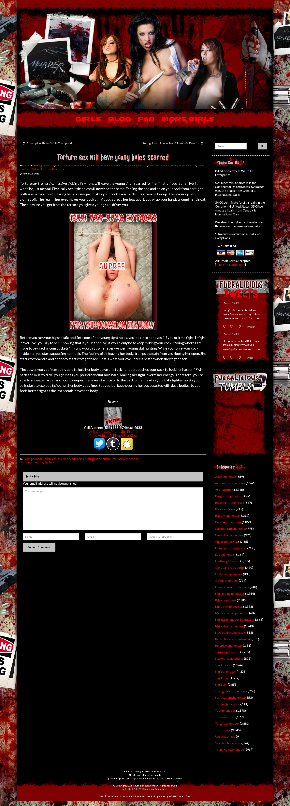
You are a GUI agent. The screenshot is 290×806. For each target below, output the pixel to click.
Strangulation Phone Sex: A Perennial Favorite (170, 143)
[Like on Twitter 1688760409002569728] (240, 357)
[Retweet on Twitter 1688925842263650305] (233, 326)
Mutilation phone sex (229, 626)
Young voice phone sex (230, 749)
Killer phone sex (225, 600)
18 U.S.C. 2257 (133, 789)
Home (121, 789)
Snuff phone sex (225, 671)
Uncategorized (225, 736)
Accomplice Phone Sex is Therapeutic (50, 143)
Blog (119, 120)
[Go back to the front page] (145, 60)
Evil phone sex (224, 554)
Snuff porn (222, 678)
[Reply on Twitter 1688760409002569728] (225, 357)
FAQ (146, 120)
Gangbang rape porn (229, 567)
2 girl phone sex (225, 476)
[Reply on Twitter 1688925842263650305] (225, 326)
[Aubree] (113, 416)
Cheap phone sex (226, 541)
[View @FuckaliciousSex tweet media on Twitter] (258, 318)
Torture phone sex (41, 169)
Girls (88, 120)
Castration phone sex (229, 535)
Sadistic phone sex (137, 165)
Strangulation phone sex (183, 165)
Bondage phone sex (44, 165)
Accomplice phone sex (230, 483)
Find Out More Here (230, 264)
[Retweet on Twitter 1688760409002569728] (233, 357)
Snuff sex (221, 684)
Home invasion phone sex (232, 587)
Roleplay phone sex (228, 645)
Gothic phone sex (226, 580)
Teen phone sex (225, 710)
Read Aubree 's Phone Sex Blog (113, 435)
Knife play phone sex (229, 606)
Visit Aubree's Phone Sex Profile (113, 431)
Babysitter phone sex (229, 496)
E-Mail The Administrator (112, 796)
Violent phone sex (227, 743)
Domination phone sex (67, 165)
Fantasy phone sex (89, 165)
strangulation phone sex (100, 459)
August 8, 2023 (231, 302)
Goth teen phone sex (228, 574)
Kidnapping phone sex (230, 593)
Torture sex (58, 169)
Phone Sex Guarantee (154, 789)
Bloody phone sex (227, 515)
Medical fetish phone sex (232, 613)
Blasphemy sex (225, 509)
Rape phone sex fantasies (113, 165)
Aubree (27, 165)
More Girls (188, 120)
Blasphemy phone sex (229, 502)
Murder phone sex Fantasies (234, 619)
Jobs (169, 789)
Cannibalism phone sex (230, 528)
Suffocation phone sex (230, 697)
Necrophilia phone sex (230, 632)
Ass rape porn (224, 489)
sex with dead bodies (71, 459)
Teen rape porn (225, 717)
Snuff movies (223, 665)
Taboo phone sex (127, 459)
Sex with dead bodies (159, 165)
